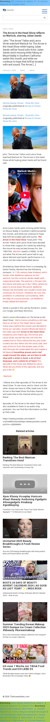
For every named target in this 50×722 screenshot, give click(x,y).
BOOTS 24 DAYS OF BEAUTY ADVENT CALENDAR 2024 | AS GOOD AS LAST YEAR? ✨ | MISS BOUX (25, 585)
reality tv (40, 703)
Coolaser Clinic (18, 4)
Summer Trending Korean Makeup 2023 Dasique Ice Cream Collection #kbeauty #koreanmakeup (24, 627)
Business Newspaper (9, 709)
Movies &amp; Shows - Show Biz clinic (21, 103)
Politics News (17, 720)
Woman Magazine (27, 714)
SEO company (17, 1)
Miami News (27, 709)
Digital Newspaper (38, 711)
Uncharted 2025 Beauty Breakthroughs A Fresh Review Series (21, 543)
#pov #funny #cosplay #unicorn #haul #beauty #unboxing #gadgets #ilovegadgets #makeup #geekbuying (25, 501)
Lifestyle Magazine (9, 706)
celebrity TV (31, 1)
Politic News (13, 717)
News (22, 70)
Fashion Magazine (20, 711)
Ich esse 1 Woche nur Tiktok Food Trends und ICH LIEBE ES (23, 667)
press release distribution (22, 703)
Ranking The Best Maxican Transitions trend (19, 459)
